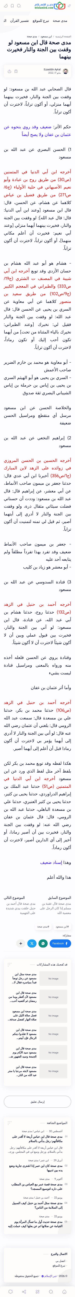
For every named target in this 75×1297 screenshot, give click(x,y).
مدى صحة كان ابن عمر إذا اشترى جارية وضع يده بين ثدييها (35, 1168)
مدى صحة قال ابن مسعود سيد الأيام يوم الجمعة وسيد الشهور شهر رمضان (22, 1053)
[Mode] (6, 6)
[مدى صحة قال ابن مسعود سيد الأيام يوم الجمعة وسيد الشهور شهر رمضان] (53, 1052)
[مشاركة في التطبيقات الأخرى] (20, 943)
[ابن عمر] (44, 1160)
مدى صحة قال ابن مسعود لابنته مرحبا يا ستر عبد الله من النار (22, 1071)
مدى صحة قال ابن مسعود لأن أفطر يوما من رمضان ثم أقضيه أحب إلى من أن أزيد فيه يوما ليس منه (22, 997)
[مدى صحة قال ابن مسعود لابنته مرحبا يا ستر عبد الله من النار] (53, 1071)
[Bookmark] (12, 6)
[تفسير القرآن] (19, 20)
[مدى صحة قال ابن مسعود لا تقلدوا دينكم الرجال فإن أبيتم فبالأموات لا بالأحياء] (53, 1034)
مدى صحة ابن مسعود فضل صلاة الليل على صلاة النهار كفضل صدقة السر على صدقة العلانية (23, 1016)
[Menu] (37, 1291)
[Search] (19, 6)
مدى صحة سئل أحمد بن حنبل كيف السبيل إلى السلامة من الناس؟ (37, 1205)
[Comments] (10, 1291)
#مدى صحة (43, 926)
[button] (60, 943)
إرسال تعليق (38, 1101)
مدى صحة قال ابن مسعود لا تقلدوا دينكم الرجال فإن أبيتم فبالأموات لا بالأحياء (24, 1034)
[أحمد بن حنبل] (41, 1197)
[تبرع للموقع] (41, 20)
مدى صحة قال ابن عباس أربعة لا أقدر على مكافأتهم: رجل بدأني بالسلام (37, 1139)
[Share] (24, 1291)
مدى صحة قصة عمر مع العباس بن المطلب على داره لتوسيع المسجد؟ (36, 1186)
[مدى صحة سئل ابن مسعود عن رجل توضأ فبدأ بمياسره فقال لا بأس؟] (53, 978)
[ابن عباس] (38, 1131)
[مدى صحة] (60, 20)
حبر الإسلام (50, 1276)
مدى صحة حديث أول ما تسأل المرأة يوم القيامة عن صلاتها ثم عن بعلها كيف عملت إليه (35, 1224)
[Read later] (16, 71)
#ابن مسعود (62, 926)
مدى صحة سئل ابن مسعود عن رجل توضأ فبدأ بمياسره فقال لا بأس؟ (24, 978)
